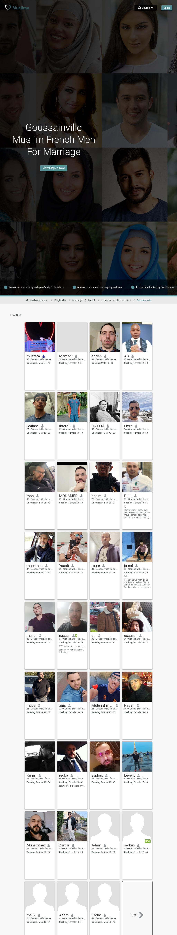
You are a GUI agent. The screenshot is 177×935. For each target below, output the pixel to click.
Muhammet (36, 845)
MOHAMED (68, 496)
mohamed (35, 566)
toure (96, 566)
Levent (129, 775)
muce (31, 705)
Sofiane (33, 426)
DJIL (128, 496)
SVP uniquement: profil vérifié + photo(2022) (72, 646)
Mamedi (65, 356)
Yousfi (64, 566)
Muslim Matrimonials (37, 300)
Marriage (77, 300)
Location (106, 300)
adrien (97, 356)
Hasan (129, 705)
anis (62, 705)
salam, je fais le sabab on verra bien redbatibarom (72, 786)
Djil (125, 506)
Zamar (64, 845)
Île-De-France (124, 300)
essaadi (130, 636)
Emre (128, 426)
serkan (129, 845)
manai (31, 636)
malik (31, 915)
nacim (96, 496)
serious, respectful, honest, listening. (71, 651)
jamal (128, 566)
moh (30, 496)
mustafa (33, 356)
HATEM (98, 426)
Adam (96, 845)
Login (167, 7)
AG (126, 356)
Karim (31, 775)
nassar (64, 636)
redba (63, 775)
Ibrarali (64, 426)
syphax (97, 775)
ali (94, 636)
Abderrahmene (102, 705)
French (92, 300)
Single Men (60, 300)
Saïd (126, 576)
